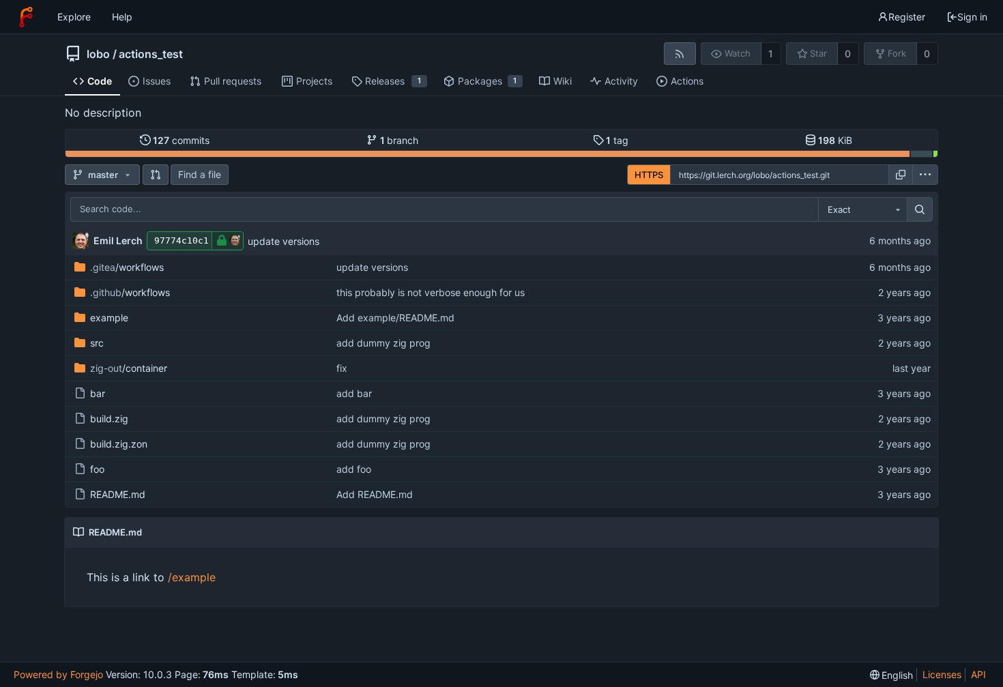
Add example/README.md (395, 317)
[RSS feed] (680, 53)
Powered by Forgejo (58, 674)
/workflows (127, 267)
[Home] (26, 17)
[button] (156, 174)
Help (122, 17)
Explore (74, 17)
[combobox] (862, 209)
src (97, 343)
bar (97, 393)
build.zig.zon (118, 444)
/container (128, 368)
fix (341, 368)
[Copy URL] (900, 174)
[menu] (925, 174)
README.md (117, 494)
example (109, 317)
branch (399, 140)
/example (192, 577)
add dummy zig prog (383, 343)
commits (181, 140)
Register (906, 17)
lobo (98, 54)
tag (617, 140)
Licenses (941, 674)
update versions (283, 241)
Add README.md (374, 494)
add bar (354, 393)
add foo (353, 469)
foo (97, 469)
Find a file (199, 174)
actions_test (151, 54)
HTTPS (649, 174)
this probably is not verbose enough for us (430, 292)
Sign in (972, 17)
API (978, 674)
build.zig (109, 418)
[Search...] (920, 209)
